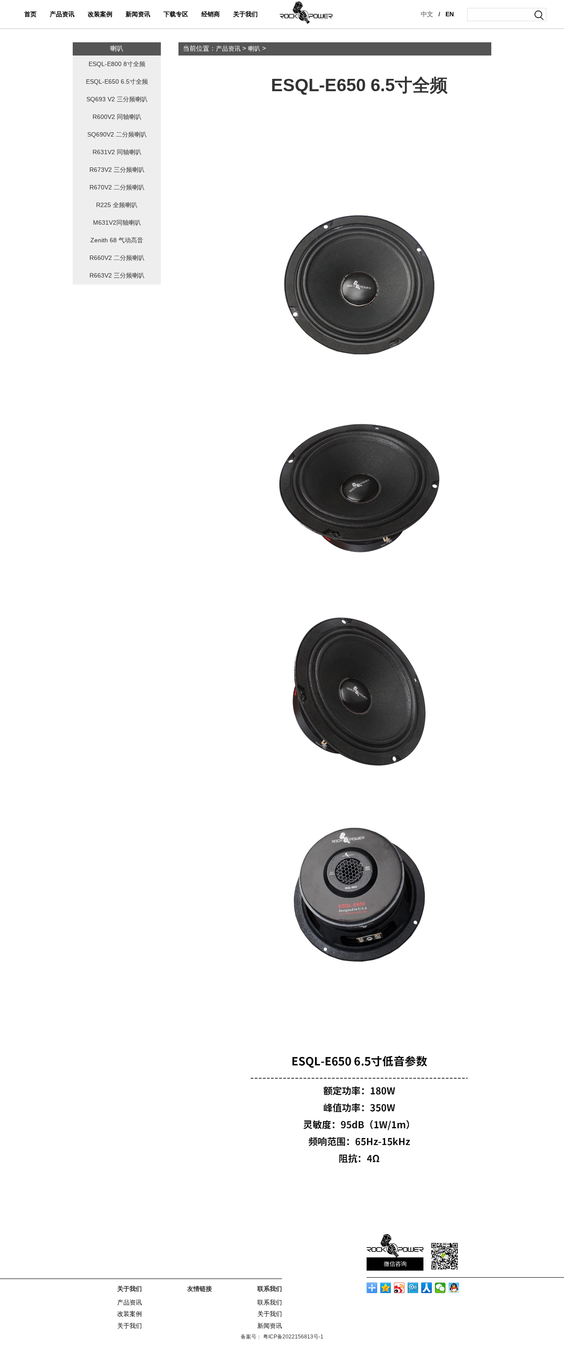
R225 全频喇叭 (116, 205)
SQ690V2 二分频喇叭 (117, 134)
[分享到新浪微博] (399, 1288)
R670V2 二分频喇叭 (117, 187)
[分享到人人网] (426, 1288)
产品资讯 (62, 14)
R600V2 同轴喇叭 (117, 117)
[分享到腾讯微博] (413, 1288)
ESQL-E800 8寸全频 (117, 64)
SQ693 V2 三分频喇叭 (117, 99)
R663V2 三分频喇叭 (117, 275)
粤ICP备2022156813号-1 (292, 1337)
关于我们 (245, 14)
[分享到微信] (440, 1288)
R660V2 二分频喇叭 (117, 258)
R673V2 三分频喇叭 (117, 170)
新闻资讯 (138, 14)
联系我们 (269, 1302)
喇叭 (254, 48)
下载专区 (175, 14)
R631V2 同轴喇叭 (117, 152)
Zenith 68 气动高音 (116, 240)
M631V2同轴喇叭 (117, 222)
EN (449, 14)
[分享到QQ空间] (385, 1288)
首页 (30, 14)
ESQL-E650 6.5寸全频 (117, 81)
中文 (427, 14)
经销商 (210, 14)
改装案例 (100, 14)
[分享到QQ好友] (454, 1288)
